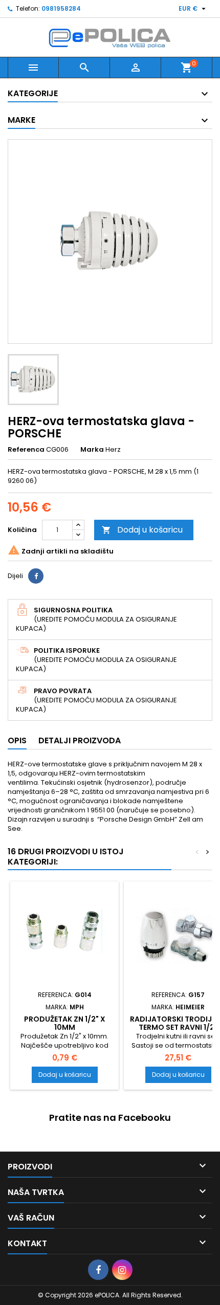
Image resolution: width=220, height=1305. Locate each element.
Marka (92, 449)
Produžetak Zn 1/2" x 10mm (64, 1023)
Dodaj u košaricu (142, 530)
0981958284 (61, 8)
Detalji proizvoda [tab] (79, 740)
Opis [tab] (17, 740)
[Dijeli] (35, 576)
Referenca (26, 449)
